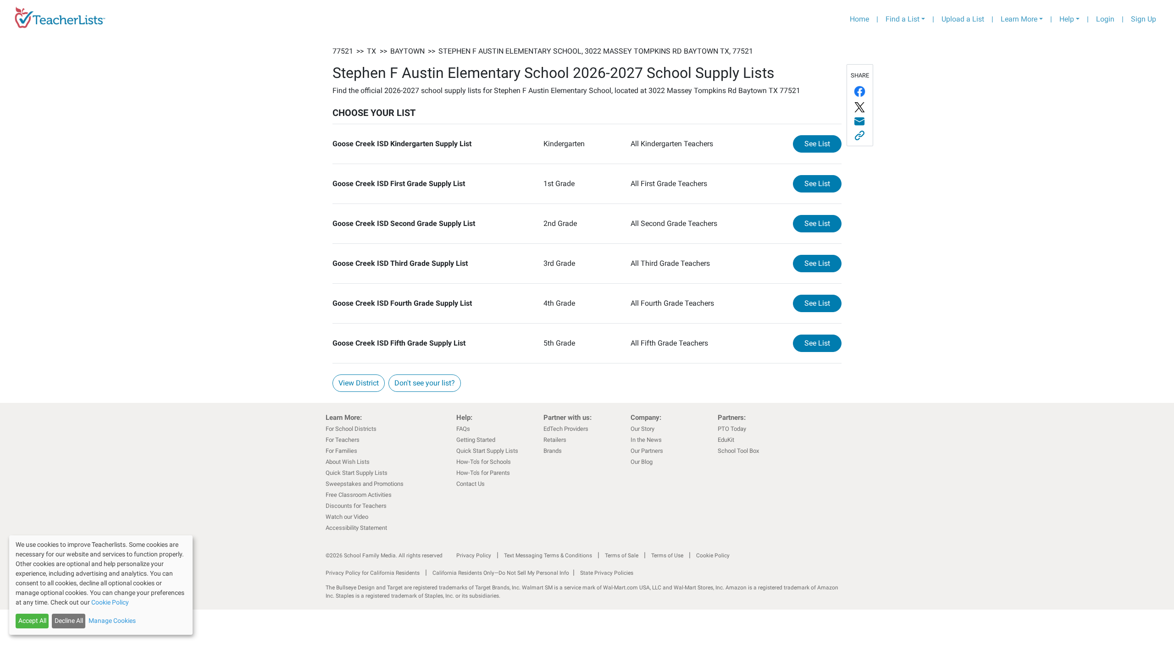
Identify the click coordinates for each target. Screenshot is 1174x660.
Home (859, 19)
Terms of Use (667, 555)
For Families (341, 450)
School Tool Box (738, 450)
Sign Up (1143, 19)
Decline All (69, 620)
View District (358, 383)
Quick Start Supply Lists (357, 472)
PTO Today (732, 428)
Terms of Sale (621, 555)
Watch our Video (347, 516)
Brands (552, 450)
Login (1105, 19)
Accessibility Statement (356, 527)
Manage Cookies (112, 620)
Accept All (32, 620)
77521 (342, 51)
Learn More (1019, 19)
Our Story (642, 428)
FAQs (463, 428)
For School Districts (351, 428)
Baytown (407, 51)
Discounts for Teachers (356, 505)
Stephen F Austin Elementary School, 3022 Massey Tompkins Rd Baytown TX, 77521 (595, 51)
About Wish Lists (348, 461)
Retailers (554, 439)
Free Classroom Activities (359, 494)
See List (823, 143)
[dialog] (101, 585)
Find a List (902, 19)
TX (371, 51)
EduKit (726, 439)
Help (1066, 19)
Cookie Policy (713, 555)
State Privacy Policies (606, 573)
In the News (646, 439)
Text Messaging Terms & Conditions (548, 555)
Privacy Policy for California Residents (373, 573)
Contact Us (470, 483)
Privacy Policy (473, 555)
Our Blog (642, 461)
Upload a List (962, 19)
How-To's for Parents (483, 472)
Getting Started (475, 439)
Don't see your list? (424, 383)
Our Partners (647, 450)
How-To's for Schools (483, 461)
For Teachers (343, 439)
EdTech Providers (565, 428)
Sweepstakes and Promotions (365, 483)
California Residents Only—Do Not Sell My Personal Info (500, 573)
